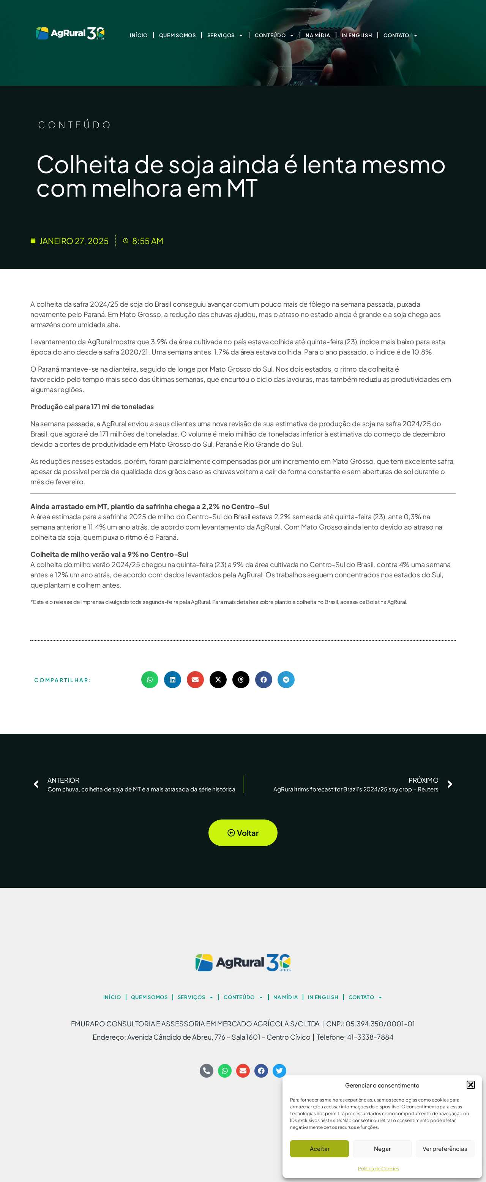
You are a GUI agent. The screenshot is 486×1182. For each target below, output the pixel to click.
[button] (471, 1085)
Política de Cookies (378, 1168)
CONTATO (396, 35)
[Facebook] (261, 1071)
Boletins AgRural (386, 601)
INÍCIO (139, 35)
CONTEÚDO (270, 35)
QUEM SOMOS (177, 35)
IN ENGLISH (357, 35)
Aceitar (320, 1148)
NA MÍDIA (318, 35)
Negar (382, 1148)
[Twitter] (279, 1071)
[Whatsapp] (225, 1071)
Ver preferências (445, 1148)
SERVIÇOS (221, 35)
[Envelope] (243, 1071)
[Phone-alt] (206, 1071)
